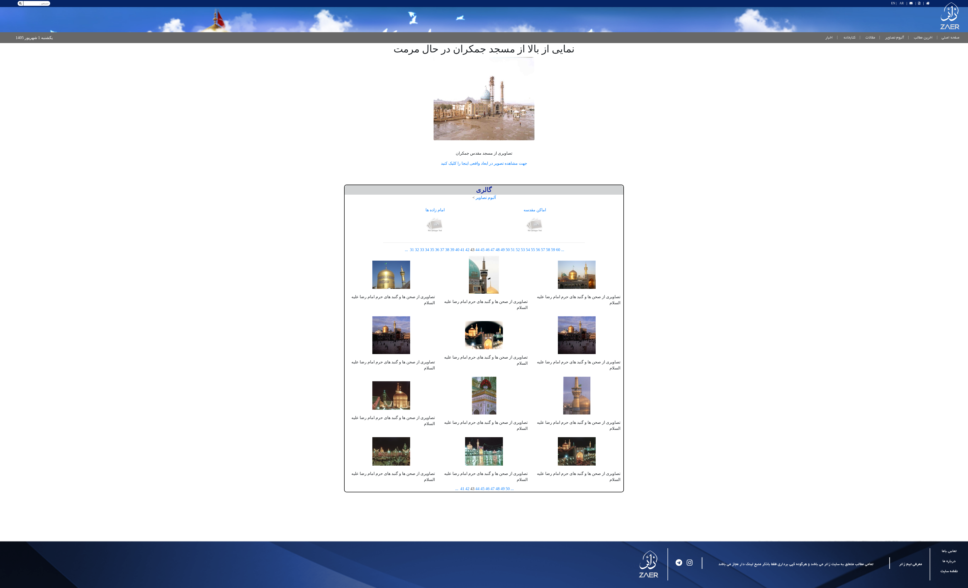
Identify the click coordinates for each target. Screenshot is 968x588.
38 (447, 250)
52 (518, 250)
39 (452, 250)
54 (528, 250)
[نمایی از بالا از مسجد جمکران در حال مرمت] (484, 98)
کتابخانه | (846, 38)
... (562, 250)
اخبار (829, 38)
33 (422, 250)
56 (538, 250)
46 (488, 250)
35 (432, 250)
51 (513, 250)
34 (427, 250)
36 (437, 250)
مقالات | (867, 38)
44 (477, 250)
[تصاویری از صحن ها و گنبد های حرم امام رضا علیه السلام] (577, 274)
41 (462, 250)
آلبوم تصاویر (486, 197)
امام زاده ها (435, 210)
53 (523, 250)
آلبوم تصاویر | (891, 38)
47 (493, 250)
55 (533, 250)
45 (482, 250)
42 (467, 250)
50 (508, 250)
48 (498, 250)
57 (543, 250)
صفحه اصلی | (947, 38)
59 (553, 250)
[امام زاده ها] (435, 225)
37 (442, 250)
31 (412, 250)
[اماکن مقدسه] (535, 225)
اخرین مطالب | (920, 38)
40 (457, 250)
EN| (893, 3)
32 (417, 250)
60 (558, 250)
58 (548, 250)
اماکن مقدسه (535, 210)
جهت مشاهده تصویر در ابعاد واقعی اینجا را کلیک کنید (484, 163)
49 (503, 250)
